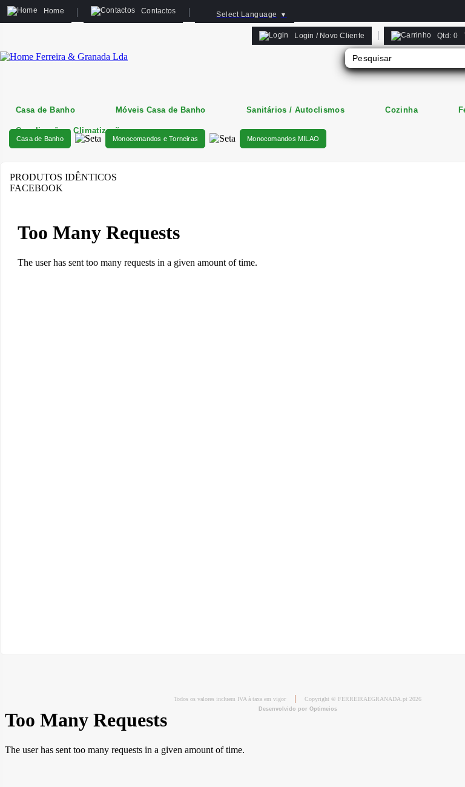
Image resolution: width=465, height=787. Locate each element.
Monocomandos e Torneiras (155, 138)
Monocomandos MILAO (283, 138)
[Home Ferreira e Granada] (64, 56)
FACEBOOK (36, 188)
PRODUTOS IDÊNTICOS (63, 177)
